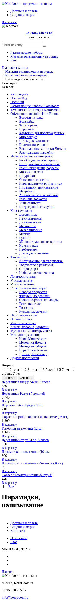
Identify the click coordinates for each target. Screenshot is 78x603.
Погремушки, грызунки (36, 207)
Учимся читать (21, 280)
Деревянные (28, 214)
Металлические (30, 230)
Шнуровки (27, 176)
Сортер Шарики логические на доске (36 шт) (35, 417)
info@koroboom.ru (15, 597)
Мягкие (24, 234)
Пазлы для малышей (34, 141)
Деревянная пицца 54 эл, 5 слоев (26, 382)
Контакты (17, 531)
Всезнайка (26, 121)
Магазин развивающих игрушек (34, 56)
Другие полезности (24, 358)
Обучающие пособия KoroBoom (34, 113)
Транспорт (27, 307)
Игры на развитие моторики (31, 156)
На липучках (28, 245)
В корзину (9, 389)
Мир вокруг (28, 137)
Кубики (24, 238)
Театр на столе (30, 303)
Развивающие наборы (26, 52)
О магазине (18, 538)
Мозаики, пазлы (31, 172)
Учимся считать (22, 284)
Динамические (30, 222)
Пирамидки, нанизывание (38, 187)
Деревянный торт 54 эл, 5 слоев (25, 440)
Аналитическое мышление (38, 195)
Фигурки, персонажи (34, 296)
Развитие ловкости (33, 199)
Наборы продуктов (33, 292)
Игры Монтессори (32, 338)
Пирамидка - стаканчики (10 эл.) (26, 451)
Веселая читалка (31, 117)
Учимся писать (30, 203)
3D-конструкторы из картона (40, 241)
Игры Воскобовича (33, 350)
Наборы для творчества (36, 272)
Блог (13, 60)
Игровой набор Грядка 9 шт (22, 405)
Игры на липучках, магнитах (40, 183)
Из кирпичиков (30, 218)
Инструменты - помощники (39, 164)
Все (11, 486)
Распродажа (19, 94)
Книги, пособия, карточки (29, 327)
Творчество (18, 257)
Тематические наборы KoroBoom (34, 110)
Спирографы (28, 269)
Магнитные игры (23, 323)
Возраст (7, 365)
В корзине (9, 22)
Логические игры (23, 276)
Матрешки (27, 191)
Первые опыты (21, 319)
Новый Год (18, 98)
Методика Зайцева (33, 346)
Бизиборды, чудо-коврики (38, 160)
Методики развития (25, 335)
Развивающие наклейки (36, 152)
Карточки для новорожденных (41, 133)
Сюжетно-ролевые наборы (38, 300)
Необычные (28, 249)
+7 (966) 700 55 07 (39, 33)
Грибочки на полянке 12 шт (22, 428)
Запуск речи (28, 125)
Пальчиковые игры (33, 144)
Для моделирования (34, 253)
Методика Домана (32, 342)
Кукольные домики (33, 311)
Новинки (17, 102)
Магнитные (27, 226)
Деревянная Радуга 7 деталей (23, 393)
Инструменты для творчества (41, 261)
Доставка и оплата (24, 11)
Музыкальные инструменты (31, 331)
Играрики (26, 129)
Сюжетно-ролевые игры (28, 288)
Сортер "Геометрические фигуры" (27, 475)
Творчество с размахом (36, 265)
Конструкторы (21, 210)
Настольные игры (23, 315)
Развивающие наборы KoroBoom (34, 106)
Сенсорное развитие (34, 179)
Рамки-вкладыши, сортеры (39, 168)
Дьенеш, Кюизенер (33, 354)
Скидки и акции (22, 15)
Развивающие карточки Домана (42, 148)
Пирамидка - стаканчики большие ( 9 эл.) (32, 463)
